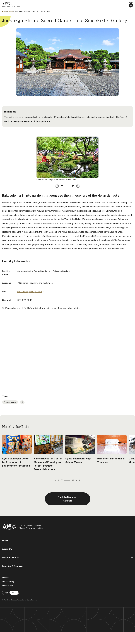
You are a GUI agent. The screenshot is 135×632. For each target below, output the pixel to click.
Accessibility (7, 585)
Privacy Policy (8, 581)
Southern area (10, 402)
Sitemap (5, 577)
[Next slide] (78, 480)
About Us (7, 549)
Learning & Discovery (13, 566)
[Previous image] (57, 186)
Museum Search (10, 557)
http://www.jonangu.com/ (29, 291)
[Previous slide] (57, 480)
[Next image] (77, 186)
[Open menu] (131, 5)
